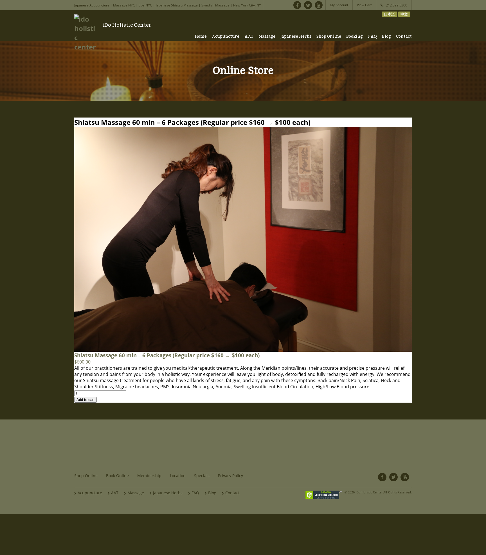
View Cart (364, 5)
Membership (149, 475)
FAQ (372, 36)
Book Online (117, 475)
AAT (248, 36)
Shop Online (328, 36)
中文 (404, 14)
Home (201, 36)
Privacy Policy (230, 475)
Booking (354, 36)
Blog (386, 36)
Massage (266, 36)
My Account (339, 5)
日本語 (389, 14)
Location (178, 475)
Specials (202, 475)
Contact (404, 36)
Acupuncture (225, 36)
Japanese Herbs (295, 36)
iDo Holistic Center (126, 25)
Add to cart (85, 400)
